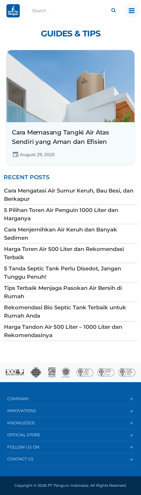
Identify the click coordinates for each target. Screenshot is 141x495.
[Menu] (131, 11)
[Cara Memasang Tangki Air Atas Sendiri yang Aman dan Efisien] (70, 85)
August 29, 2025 (37, 154)
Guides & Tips (71, 34)
